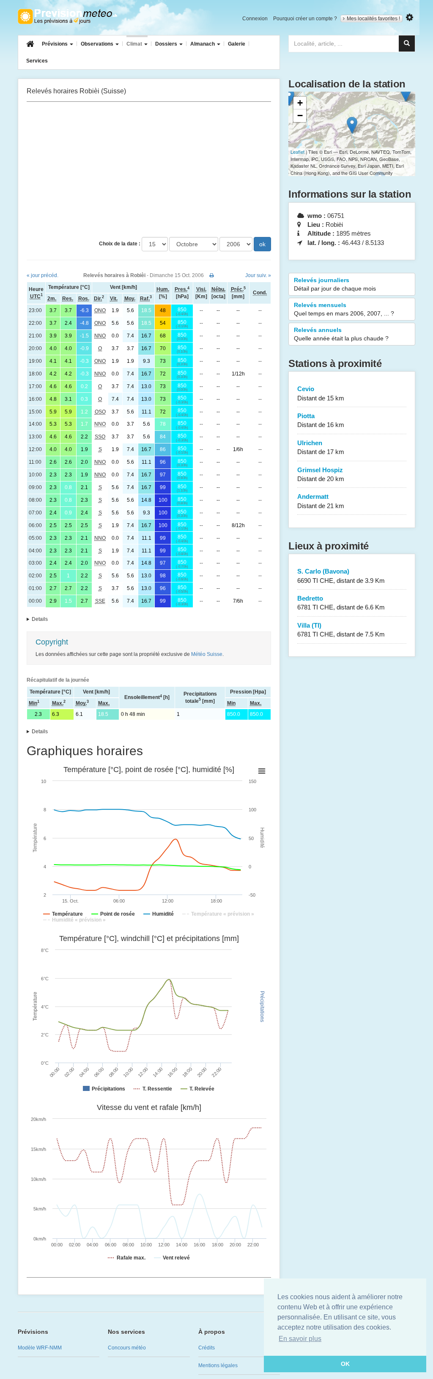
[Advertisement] (149, 169)
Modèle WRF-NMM (40, 1348)
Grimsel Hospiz (320, 474)
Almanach (203, 43)
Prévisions (55, 43)
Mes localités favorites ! (373, 18)
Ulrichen (320, 447)
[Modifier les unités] (409, 17)
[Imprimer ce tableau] (211, 275)
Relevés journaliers (335, 284)
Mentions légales (218, 1365)
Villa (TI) (341, 630)
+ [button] (300, 103)
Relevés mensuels (344, 309)
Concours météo (127, 1348)
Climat (134, 43)
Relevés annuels (341, 334)
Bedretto (341, 603)
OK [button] (345, 1363)
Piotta (320, 420)
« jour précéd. (42, 275)
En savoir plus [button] (300, 1338)
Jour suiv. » (258, 275)
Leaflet (297, 151)
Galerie (236, 43)
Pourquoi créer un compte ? (305, 18)
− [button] (300, 115)
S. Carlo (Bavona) (341, 576)
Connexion (255, 18)
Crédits (206, 1348)
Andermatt (320, 501)
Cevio (320, 393)
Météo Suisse (206, 654)
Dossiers (166, 43)
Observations (98, 43)
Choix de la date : (119, 243)
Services (37, 60)
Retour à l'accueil (67, 16)
